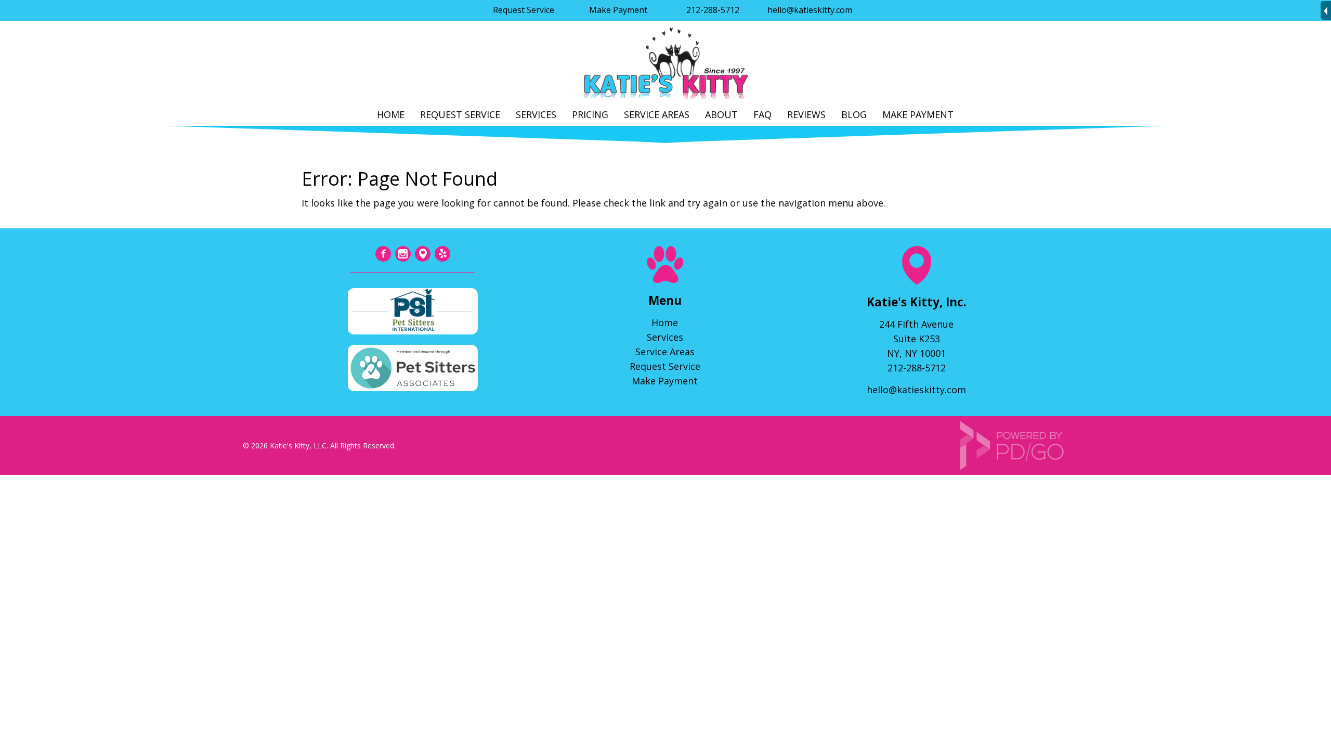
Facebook (383, 254)
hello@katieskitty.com (809, 10)
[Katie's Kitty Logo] (665, 99)
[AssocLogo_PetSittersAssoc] (413, 387)
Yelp (442, 254)
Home (390, 114)
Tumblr (422, 254)
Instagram (403, 254)
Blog (854, 114)
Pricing (590, 114)
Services (536, 114)
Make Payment (618, 10)
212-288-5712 (712, 10)
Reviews (806, 114)
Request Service (523, 10)
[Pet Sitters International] (413, 331)
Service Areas (656, 114)
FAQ (762, 114)
